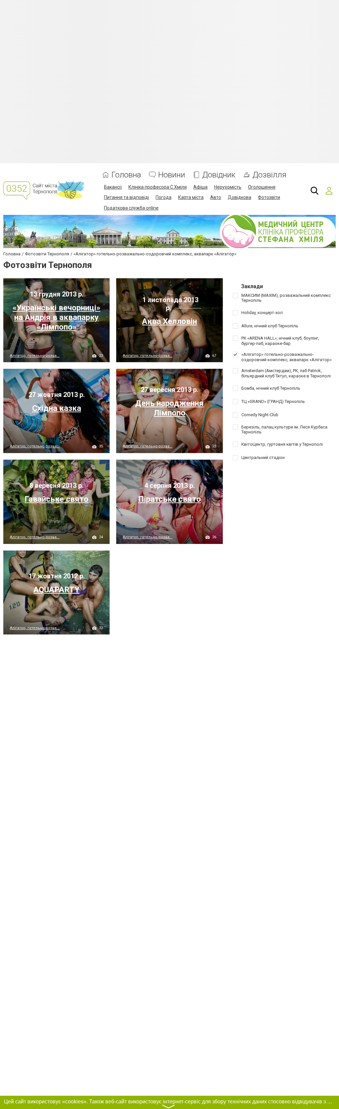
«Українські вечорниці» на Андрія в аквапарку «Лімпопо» (56, 317)
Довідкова (239, 197)
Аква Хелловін (169, 321)
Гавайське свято (56, 499)
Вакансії (113, 187)
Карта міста (191, 197)
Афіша (200, 187)
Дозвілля (269, 174)
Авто (215, 197)
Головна (126, 174)
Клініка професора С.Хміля (157, 187)
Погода (163, 197)
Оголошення (261, 187)
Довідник (218, 174)
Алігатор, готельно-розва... (35, 356)
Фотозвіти (269, 197)
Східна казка (56, 408)
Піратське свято (169, 499)
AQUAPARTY (56, 589)
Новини (171, 174)
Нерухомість (227, 187)
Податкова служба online (131, 208)
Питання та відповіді (126, 197)
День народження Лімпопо (169, 408)
